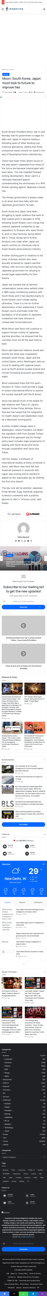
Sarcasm (6, 1097)
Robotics (8, 1124)
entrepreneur (17, 1174)
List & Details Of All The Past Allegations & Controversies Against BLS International (29, 768)
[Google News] (14, 514)
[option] (23, 558)
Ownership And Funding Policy (29, 1280)
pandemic (6, 1181)
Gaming (7, 1114)
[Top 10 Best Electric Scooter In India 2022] (8, 955)
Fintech (7, 1107)
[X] (22, 541)
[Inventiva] (14, 9)
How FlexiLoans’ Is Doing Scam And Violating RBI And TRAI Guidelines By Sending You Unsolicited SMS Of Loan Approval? (22, 564)
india (4, 1177)
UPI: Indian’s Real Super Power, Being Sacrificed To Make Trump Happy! (34, 699)
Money (7, 1073)
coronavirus (21, 1170)
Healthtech (8, 1117)
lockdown (27, 1177)
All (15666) (23, 824)
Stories (11, 69)
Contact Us (12, 1277)
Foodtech (8, 1110)
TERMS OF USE (12, 1280)
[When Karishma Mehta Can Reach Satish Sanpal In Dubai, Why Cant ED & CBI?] (8, 815)
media (35, 1177)
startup (14, 1181)
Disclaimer (11, 1287)
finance (26, 1174)
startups (21, 1181)
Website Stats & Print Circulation (28, 1277)
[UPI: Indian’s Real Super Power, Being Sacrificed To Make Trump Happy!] (34, 689)
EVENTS (6, 1083)
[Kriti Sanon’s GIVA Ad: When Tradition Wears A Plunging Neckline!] (12, 983)
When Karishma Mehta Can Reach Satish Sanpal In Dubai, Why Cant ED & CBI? (29, 814)
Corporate (8, 1059)
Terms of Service (35, 1273)
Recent (22, 902)
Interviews (6, 1090)
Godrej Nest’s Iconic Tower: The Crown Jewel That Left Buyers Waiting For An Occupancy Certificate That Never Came (11, 741)
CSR (7, 1273)
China (13, 1170)
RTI (4, 1093)
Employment (7, 1079)
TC (28, 1181)
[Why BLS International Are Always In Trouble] (8, 780)
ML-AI (7, 1121)
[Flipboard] (33, 514)
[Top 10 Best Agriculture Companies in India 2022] (8, 926)
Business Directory (29, 1287)
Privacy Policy (23, 1273)
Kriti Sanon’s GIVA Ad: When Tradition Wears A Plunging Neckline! (11, 993)
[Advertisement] (23, 40)
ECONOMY (6, 1174)
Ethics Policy (24, 1284)
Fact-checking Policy (11, 1284)
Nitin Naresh (9, 92)
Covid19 (40, 1170)
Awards (18, 1287)
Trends (5, 1141)
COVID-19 (31, 1170)
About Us (14, 1273)
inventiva (18, 1177)
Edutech (8, 1104)
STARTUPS (7, 1100)
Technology (9, 1128)
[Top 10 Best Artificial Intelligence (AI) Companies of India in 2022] (8, 914)
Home (6, 69)
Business (6, 1055)
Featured (6, 1086)
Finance (7, 1066)
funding (33, 1174)
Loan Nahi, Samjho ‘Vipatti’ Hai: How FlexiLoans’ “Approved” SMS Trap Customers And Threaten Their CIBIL (34, 995)
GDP (6, 1069)
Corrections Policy (36, 1284)
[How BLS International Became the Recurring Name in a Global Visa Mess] (8, 805)
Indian (11, 1177)
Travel (7, 1131)
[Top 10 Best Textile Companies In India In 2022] (8, 945)
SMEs (7, 1076)
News (42, 1177)
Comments (38, 902)
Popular (8, 902)
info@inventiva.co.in (28, 1237)
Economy (8, 1062)
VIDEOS (5, 1145)
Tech (4, 1138)
